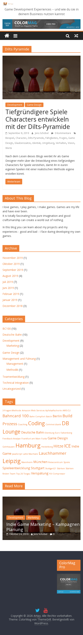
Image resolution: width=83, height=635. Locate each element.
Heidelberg (47, 446)
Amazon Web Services (33, 410)
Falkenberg (66, 432)
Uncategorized (12, 389)
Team (12, 473)
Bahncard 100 (16, 415)
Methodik (12, 369)
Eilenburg (49, 432)
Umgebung (48, 143)
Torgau (27, 473)
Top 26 (19, 473)
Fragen (63, 138)
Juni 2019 (8, 288)
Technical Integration (16, 382)
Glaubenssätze (22, 143)
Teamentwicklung (14, 376)
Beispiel (9, 138)
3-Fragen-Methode (12, 410)
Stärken (61, 468)
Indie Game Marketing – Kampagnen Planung (43, 526)
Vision (71, 143)
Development (14, 104)
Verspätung (39, 473)
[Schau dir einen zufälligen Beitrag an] (76, 36)
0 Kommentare (62, 133)
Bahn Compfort (37, 416)
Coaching (22, 424)
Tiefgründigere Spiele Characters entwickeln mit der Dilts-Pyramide (37, 119)
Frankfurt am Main (31, 438)
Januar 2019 (10, 300)
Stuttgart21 (50, 468)
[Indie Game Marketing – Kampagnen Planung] (41, 498)
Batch (49, 416)
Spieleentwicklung (16, 468)
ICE (67, 445)
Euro (57, 432)
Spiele (67, 462)
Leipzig (12, 461)
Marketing (12, 345)
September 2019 (13, 270)
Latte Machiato (30, 454)
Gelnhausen (9, 446)
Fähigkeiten (51, 138)
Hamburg (28, 445)
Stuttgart (37, 468)
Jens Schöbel (42, 133)
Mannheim (27, 462)
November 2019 (13, 258)
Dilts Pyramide (36, 138)
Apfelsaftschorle (53, 410)
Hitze (58, 446)
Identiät (36, 143)
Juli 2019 (8, 282)
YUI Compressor (57, 473)
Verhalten (61, 143)
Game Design (34, 104)
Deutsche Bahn (12, 334)
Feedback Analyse (12, 438)
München (40, 462)
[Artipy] (7, 36)
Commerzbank (53, 424)
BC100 (7, 328)
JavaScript (17, 454)
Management (14, 363)
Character (21, 138)
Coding (36, 423)
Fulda (44, 438)
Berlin (57, 416)
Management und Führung (19, 358)
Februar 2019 (11, 294)
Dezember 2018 (13, 306)
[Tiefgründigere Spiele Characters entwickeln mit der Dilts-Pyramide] (41, 58)
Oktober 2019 (11, 264)
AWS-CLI (67, 410)
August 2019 (10, 276)
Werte (8, 148)
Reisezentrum (55, 462)
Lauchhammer (52, 453)
